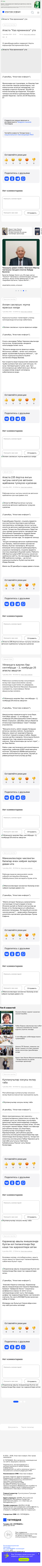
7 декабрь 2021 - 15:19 (9, 34)
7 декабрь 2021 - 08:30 (9, 1086)
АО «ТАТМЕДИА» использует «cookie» (13, 1549)
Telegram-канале (24, 122)
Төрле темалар (27, 1427)
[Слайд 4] (23, 290)
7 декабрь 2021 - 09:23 (9, 674)
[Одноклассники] (12, 179)
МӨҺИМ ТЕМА (8, 472)
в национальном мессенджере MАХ (19, 134)
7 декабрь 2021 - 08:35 (9, 868)
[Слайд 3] (21, 290)
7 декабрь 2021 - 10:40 (9, 487)
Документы (13, 1427)
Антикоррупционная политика (11, 1546)
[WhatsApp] (23, 179)
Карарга (23, 1560)
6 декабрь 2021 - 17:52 (9, 1251)
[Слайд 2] (18, 290)
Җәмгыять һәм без (10, 25)
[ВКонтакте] (7, 179)
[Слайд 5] (25, 290)
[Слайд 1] (16, 290)
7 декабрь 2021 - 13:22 (9, 311)
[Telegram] (18, 179)
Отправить (31, 213)
